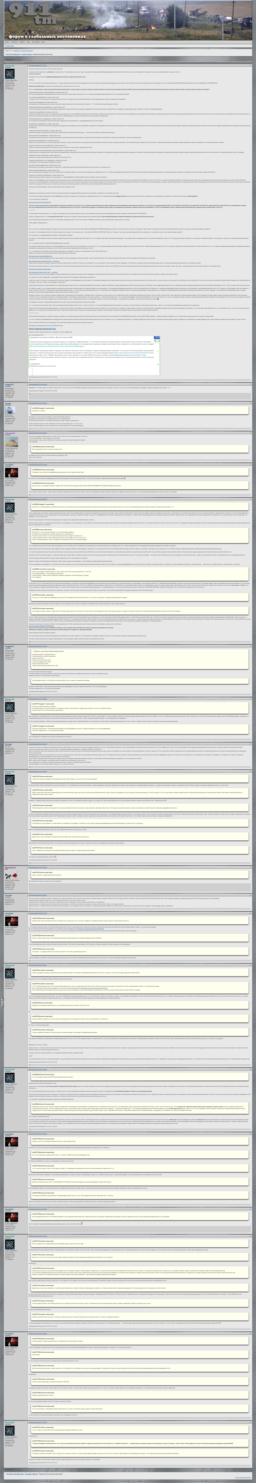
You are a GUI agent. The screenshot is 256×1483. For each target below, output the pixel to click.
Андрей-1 (9, 385)
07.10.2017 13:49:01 (41, 965)
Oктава (8, 744)
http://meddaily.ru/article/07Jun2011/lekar (40, 269)
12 (18, 59)
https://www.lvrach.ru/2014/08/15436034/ (40, 202)
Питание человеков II (35, 74)
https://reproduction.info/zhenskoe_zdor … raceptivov (43, 272)
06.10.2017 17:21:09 (41, 646)
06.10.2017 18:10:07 (41, 744)
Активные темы (9, 46)
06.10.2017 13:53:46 (41, 433)
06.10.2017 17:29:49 (41, 699)
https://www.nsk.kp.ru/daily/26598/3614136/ (40, 256)
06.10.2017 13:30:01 (41, 403)
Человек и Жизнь (27, 54)
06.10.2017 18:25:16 (41, 771)
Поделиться (32, 65)
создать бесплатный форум (243, 1477)
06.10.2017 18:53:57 (41, 895)
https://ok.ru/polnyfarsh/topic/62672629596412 (41, 626)
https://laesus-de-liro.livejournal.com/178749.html (90, 929)
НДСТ (84, 77)
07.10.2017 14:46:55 (41, 1209)
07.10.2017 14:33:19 (41, 1069)
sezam (8, 403)
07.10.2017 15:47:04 (41, 1236)
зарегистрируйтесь (27, 51)
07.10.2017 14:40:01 (41, 1133)
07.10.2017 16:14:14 (41, 1422)
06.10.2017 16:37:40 (41, 499)
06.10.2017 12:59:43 (41, 384)
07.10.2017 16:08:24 (41, 1333)
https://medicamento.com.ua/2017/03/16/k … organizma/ (44, 261)
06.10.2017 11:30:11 (41, 65)
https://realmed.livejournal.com (42, 329)
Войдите (16, 51)
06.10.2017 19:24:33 (41, 913)
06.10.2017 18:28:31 (41, 867)
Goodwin (9, 465)
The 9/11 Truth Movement (13, 54)
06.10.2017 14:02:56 (41, 464)
